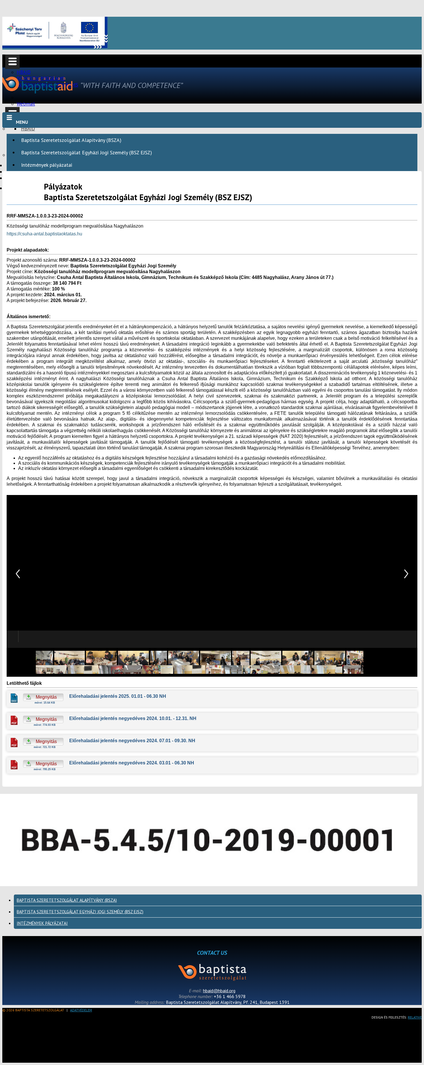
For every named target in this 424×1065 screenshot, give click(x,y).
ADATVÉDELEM (81, 1010)
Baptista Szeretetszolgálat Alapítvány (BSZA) (71, 140)
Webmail (26, 104)
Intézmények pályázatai (46, 165)
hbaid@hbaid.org (219, 990)
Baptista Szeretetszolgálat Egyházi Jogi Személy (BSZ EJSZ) (86, 152)
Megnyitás (46, 697)
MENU (22, 122)
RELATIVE (415, 1017)
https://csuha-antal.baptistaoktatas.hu (44, 233)
